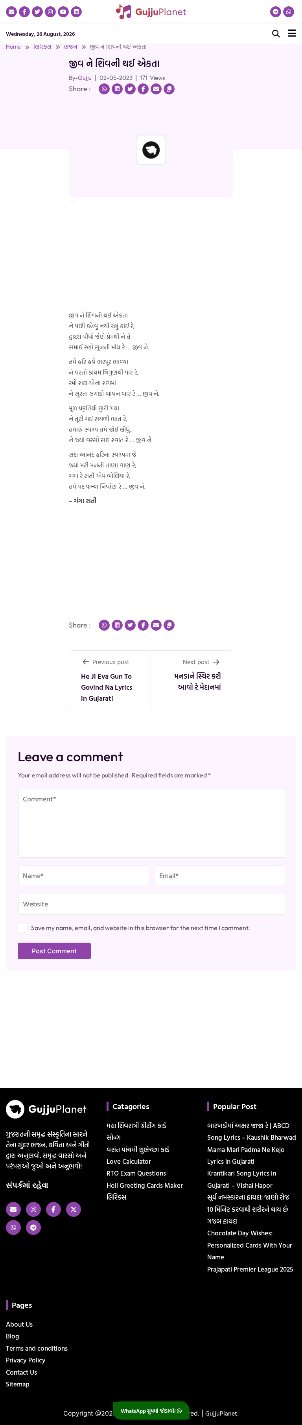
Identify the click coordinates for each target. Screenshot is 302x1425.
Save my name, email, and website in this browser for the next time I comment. (140, 928)
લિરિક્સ (42, 46)
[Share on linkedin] (117, 88)
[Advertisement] (25, 150)
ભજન (70, 46)
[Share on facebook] (143, 88)
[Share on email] (156, 88)
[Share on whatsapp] (104, 88)
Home (13, 46)
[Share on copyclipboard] (169, 88)
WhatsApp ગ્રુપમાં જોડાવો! (149, 1411)
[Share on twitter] (130, 88)
